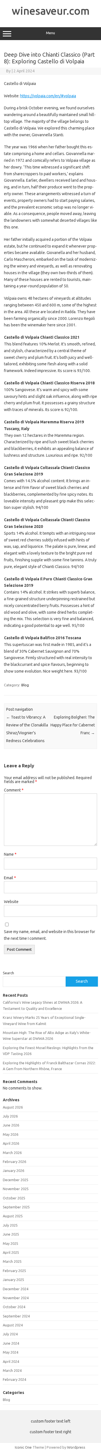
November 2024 (16, 1298)
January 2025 (13, 1280)
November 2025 (16, 1189)
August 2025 (13, 1216)
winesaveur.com (50, 11)
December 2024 (15, 1289)
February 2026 (14, 1162)
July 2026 (10, 1116)
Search (8, 973)
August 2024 (13, 1325)
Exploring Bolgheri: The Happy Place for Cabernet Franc (72, 725)
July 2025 (10, 1225)
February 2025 (14, 1271)
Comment (14, 790)
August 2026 (13, 1107)
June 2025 (11, 1234)
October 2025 (14, 1198)
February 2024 (14, 1379)
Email (10, 878)
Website (11, 901)
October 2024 (14, 1307)
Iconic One (23, 1447)
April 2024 (11, 1361)
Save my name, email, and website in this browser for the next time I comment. (49, 935)
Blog (25, 685)
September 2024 (16, 1316)
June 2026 (11, 1125)
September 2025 (16, 1207)
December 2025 (15, 1180)
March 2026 (12, 1153)
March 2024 (12, 1370)
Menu (50, 33)
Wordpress (76, 1447)
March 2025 (12, 1261)
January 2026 (13, 1170)
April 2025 (11, 1252)
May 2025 (10, 1243)
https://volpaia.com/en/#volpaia (48, 96)
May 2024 (10, 1352)
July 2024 (10, 1334)
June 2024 (11, 1343)
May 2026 (10, 1134)
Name (10, 854)
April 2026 (11, 1143)
